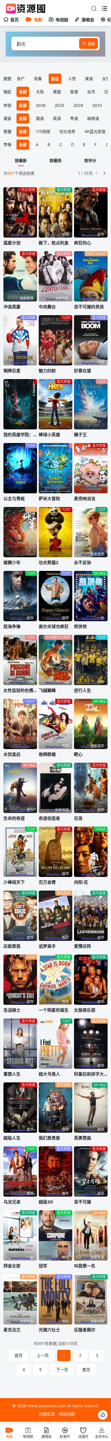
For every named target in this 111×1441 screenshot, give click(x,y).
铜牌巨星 (11, 370)
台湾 (91, 91)
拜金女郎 (11, 1266)
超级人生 (11, 1138)
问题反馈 (47, 1413)
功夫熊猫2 (48, 562)
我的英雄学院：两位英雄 (20, 434)
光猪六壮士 (49, 1329)
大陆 (40, 91)
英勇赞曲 (82, 1138)
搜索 (91, 43)
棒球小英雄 (49, 434)
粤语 (74, 118)
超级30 (46, 1202)
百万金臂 (47, 882)
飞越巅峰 (47, 690)
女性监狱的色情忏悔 (20, 690)
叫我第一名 (84, 1266)
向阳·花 (81, 882)
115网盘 (43, 131)
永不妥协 (82, 562)
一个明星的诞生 (54, 1010)
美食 (89, 78)
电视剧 (62, 19)
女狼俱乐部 (84, 1010)
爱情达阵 (82, 946)
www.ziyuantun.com (46, 1405)
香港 (74, 91)
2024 (78, 105)
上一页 (43, 1355)
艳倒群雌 (47, 754)
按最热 (55, 160)
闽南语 (93, 118)
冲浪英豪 (11, 306)
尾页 (86, 1369)
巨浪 (78, 818)
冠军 (43, 1266)
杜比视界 (67, 131)
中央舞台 (47, 306)
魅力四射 (47, 370)
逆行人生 (82, 690)
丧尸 (21, 78)
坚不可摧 (82, 1202)
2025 (59, 105)
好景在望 (82, 370)
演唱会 (87, 19)
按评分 (90, 160)
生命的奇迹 (14, 818)
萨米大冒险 (49, 498)
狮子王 (80, 434)
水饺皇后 (11, 754)
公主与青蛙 (14, 498)
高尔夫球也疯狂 (54, 626)
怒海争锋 (11, 626)
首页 (14, 19)
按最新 (21, 160)
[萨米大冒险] (55, 468)
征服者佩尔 (84, 1329)
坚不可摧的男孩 (89, 306)
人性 (72, 78)
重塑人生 (11, 1074)
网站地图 (67, 1413)
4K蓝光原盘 (95, 131)
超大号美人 (49, 1074)
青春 (38, 78)
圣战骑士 (11, 1010)
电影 (38, 19)
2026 (41, 105)
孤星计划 (11, 243)
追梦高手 (47, 946)
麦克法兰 (11, 1329)
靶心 (78, 754)
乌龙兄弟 (11, 1202)
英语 (57, 118)
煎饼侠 (80, 626)
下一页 (62, 1369)
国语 (40, 118)
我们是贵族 (49, 1138)
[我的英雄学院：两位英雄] (20, 404)
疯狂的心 (82, 243)
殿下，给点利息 (54, 243)
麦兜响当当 (84, 498)
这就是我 (11, 946)
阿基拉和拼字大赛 (91, 1074)
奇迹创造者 (49, 818)
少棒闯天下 (14, 882)
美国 (57, 91)
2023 (97, 105)
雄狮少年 (11, 562)
